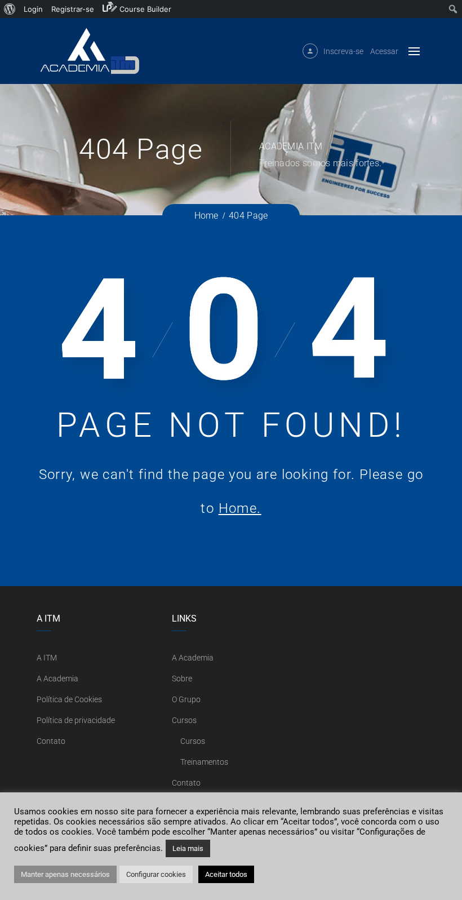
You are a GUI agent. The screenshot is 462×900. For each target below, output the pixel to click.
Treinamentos (204, 761)
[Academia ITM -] (89, 51)
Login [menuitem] (33, 9)
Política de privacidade (76, 720)
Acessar (384, 51)
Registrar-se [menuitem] (72, 9)
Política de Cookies (69, 699)
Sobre (182, 678)
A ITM (47, 657)
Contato (51, 741)
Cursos (184, 720)
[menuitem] (10, 9)
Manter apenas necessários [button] (65, 874)
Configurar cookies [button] (156, 874)
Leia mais (187, 848)
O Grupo (186, 699)
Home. (240, 508)
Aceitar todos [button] (226, 874)
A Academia (57, 678)
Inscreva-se (343, 51)
